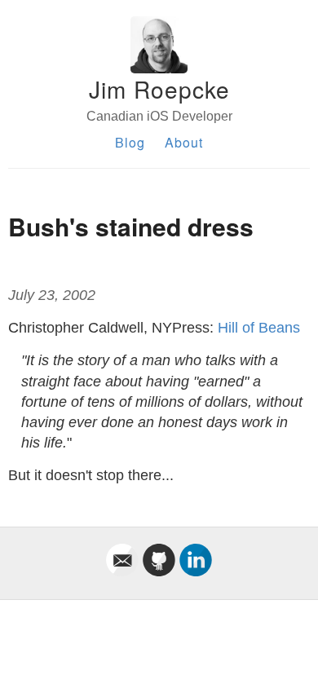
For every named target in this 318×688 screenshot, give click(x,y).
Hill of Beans (259, 328)
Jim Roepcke (159, 89)
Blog (130, 142)
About (184, 142)
